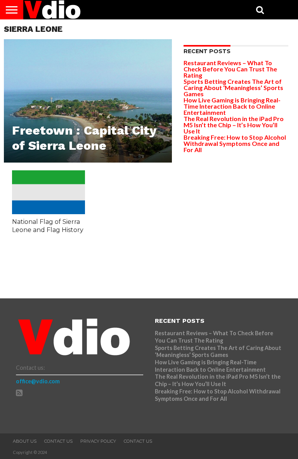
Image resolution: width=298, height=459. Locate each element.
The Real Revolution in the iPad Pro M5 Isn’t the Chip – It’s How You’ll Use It (234, 125)
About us (24, 441)
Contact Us (58, 441)
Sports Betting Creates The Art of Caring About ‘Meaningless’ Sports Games (233, 87)
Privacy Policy (98, 441)
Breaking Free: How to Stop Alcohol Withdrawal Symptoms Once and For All (235, 143)
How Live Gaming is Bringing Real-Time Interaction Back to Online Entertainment (232, 106)
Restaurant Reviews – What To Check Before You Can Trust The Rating (230, 69)
